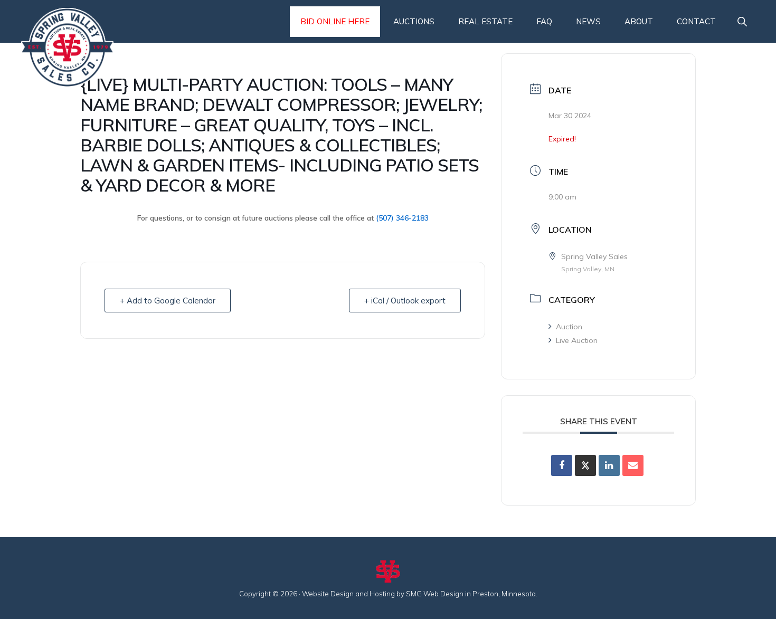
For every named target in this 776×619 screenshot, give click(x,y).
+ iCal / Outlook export (405, 301)
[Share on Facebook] (561, 465)
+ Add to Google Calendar (167, 301)
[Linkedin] (609, 465)
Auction (569, 326)
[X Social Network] (585, 465)
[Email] (632, 465)
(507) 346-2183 (402, 218)
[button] (742, 21)
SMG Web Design (434, 593)
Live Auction (577, 340)
